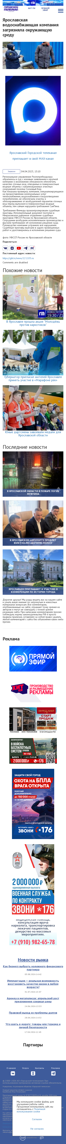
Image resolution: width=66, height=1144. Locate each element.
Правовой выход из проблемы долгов (33, 1012)
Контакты (39, 1068)
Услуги (25, 1068)
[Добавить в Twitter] (19, 248)
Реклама (55, 1068)
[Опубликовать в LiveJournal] (25, 248)
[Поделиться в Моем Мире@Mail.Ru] (39, 248)
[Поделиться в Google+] (12, 248)
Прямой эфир (45, 9)
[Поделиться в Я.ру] (45, 248)
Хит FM (31, 8)
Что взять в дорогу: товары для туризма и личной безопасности (33, 1025)
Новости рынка (33, 960)
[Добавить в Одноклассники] (32, 248)
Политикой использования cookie (31, 1110)
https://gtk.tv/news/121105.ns (18, 258)
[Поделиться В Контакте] (5, 248)
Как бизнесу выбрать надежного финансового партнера (33, 967)
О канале (11, 1068)
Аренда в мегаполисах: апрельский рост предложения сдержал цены (33, 999)
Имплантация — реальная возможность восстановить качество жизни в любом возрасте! (33, 984)
